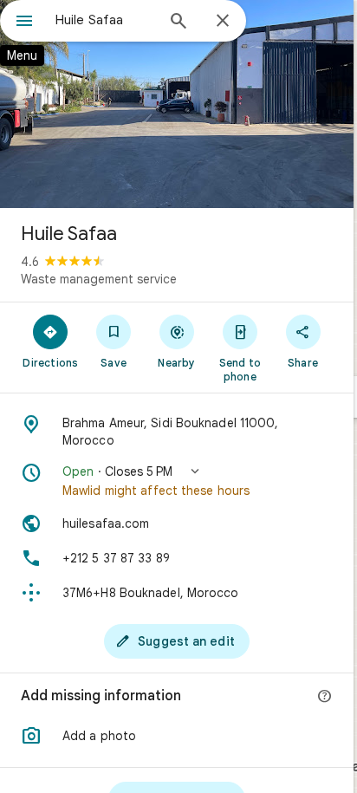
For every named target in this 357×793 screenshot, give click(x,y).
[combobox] (104, 20)
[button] (177, 481)
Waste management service (99, 279)
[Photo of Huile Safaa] (177, 104)
